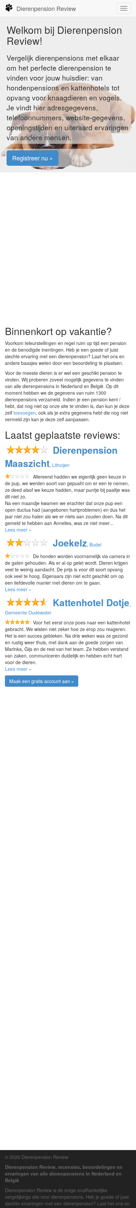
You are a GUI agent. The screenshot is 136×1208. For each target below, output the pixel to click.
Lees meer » (18, 529)
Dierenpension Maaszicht (61, 456)
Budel (95, 544)
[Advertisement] (68, 249)
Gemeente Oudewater (28, 612)
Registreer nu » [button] (32, 157)
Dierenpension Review (46, 8)
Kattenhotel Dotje (91, 602)
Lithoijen (61, 465)
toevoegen (25, 412)
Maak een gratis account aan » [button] (41, 681)
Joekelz (70, 542)
